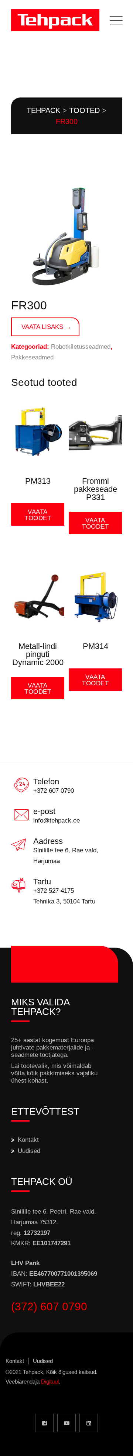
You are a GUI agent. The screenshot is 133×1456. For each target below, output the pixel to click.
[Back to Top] (117, 1444)
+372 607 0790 (53, 790)
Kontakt (28, 1139)
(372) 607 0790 (49, 1306)
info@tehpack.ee (56, 820)
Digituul (50, 1381)
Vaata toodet (37, 515)
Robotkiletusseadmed (80, 346)
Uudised (29, 1150)
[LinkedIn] (88, 1423)
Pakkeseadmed (32, 357)
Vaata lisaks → (46, 326)
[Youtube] (66, 1423)
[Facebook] (44, 1423)
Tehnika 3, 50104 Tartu (64, 901)
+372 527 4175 (53, 890)
